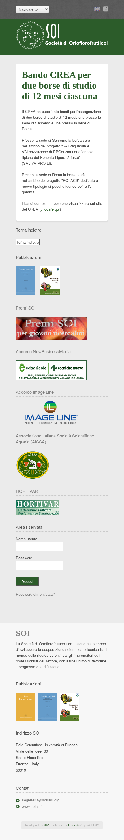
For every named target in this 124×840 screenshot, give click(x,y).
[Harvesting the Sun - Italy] (50, 293)
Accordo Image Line (35, 392)
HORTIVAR (27, 491)
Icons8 (73, 825)
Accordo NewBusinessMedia (43, 351)
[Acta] (25, 719)
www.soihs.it (32, 806)
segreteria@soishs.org (40, 800)
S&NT (48, 825)
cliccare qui (50, 209)
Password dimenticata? (35, 594)
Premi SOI (26, 308)
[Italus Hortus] (25, 293)
